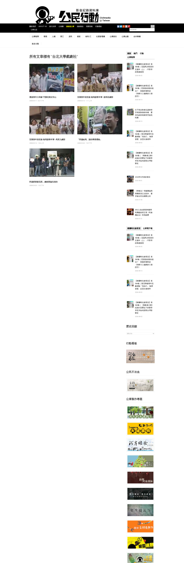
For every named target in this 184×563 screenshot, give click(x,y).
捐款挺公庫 (70, 26)
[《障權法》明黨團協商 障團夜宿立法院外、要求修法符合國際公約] (130, 193)
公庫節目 (113, 36)
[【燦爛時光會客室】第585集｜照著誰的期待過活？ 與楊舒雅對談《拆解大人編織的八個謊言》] (130, 88)
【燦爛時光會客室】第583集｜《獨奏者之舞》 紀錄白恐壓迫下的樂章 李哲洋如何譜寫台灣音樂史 (144, 158)
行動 (142, 53)
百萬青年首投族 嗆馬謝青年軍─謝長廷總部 (95, 97)
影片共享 (52, 26)
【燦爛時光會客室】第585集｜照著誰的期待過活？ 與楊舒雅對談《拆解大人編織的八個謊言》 (144, 90)
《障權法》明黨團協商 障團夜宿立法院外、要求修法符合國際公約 (144, 193)
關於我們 (32, 26)
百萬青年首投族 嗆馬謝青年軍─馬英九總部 (47, 139)
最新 (129, 53)
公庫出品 (34, 30)
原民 (70, 36)
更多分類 (35, 43)
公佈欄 (61, 26)
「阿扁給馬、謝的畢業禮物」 (89, 139)
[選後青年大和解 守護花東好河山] (51, 78)
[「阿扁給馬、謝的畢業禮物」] (99, 120)
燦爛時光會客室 (133, 228)
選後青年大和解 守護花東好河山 (42, 97)
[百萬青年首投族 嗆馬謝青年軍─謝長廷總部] (99, 78)
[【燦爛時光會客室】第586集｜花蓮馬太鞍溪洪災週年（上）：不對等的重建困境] (130, 66)
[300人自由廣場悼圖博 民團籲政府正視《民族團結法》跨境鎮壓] (130, 212)
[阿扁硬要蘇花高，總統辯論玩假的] (51, 162)
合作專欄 (136, 36)
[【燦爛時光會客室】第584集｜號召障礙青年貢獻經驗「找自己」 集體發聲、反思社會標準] (130, 133)
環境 (45, 36)
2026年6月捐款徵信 (142, 177)
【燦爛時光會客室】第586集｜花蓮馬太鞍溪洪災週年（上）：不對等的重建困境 (144, 68)
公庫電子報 (147, 228)
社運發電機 (100, 36)
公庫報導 (35, 36)
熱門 (135, 53)
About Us (43, 26)
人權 (53, 36)
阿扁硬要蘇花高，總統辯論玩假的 (43, 181)
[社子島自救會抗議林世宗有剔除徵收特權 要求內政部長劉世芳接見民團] (130, 112)
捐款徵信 (80, 26)
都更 (79, 36)
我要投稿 (89, 26)
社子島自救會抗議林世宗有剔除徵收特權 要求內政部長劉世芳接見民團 (143, 114)
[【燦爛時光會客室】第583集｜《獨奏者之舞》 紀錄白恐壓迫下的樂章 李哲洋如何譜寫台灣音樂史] (130, 155)
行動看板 (98, 26)
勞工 (62, 36)
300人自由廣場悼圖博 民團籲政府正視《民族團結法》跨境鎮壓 (144, 212)
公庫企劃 (125, 36)
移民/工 (88, 36)
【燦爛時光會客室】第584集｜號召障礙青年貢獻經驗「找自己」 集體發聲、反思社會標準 (144, 135)
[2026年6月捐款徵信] (130, 179)
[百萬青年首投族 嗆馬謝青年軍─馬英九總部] (51, 120)
